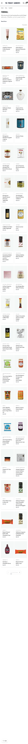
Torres (17, 163)
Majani (17, 314)
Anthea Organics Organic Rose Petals (7, 288)
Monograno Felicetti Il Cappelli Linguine (7, 137)
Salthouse (5, 106)
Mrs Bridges (19, 284)
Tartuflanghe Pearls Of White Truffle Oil (20, 197)
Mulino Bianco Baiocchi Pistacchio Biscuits (20, 49)
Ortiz (4, 405)
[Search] (23, 3)
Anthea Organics (7, 284)
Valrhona (18, 253)
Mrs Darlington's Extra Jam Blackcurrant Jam (20, 440)
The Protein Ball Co (7, 374)
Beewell (5, 467)
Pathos (18, 106)
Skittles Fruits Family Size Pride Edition (20, 347)
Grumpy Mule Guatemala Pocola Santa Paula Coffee (7, 347)
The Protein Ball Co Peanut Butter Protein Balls (7, 441)
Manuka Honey (19, 136)
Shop (6, 7)
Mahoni (18, 134)
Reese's (17, 405)
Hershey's (5, 559)
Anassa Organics (20, 467)
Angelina (5, 45)
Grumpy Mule (6, 343)
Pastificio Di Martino (6, 76)
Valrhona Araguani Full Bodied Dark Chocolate (20, 533)
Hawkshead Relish (7, 253)
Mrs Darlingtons (20, 373)
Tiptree (18, 224)
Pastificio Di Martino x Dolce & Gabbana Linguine (7, 79)
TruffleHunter (6, 224)
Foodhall (10, 7)
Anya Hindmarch (20, 75)
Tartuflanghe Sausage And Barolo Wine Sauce (7, 167)
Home (2, 7)
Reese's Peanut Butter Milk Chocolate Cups (6, 533)
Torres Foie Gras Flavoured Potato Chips (20, 167)
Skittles (18, 343)
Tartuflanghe (6, 163)
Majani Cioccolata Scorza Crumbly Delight (20, 317)
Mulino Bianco (19, 45)
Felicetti (5, 134)
